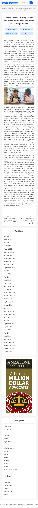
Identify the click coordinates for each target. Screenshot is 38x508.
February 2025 (9, 286)
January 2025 (8, 289)
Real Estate (7, 476)
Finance (6, 454)
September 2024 (9, 302)
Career (6, 439)
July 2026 (7, 236)
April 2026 (7, 246)
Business (7, 435)
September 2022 (9, 324)
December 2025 (9, 258)
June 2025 (7, 274)
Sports (6, 488)
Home (6, 467)
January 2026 (8, 255)
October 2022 (8, 320)
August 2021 (8, 352)
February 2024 (9, 311)
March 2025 (8, 283)
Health (6, 463)
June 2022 (7, 330)
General (6, 460)
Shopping (7, 482)
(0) (27, 33)
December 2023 (9, 314)
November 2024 (9, 296)
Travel (6, 495)
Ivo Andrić (12, 29)
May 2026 (7, 243)
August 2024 (8, 305)
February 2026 (9, 252)
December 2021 (9, 342)
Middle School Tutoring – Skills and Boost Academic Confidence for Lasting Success (19, 21)
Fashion (6, 451)
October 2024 (8, 299)
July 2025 (7, 271)
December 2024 (9, 292)
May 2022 (7, 333)
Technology (8, 491)
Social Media (8, 485)
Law (5, 473)
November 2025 (9, 261)
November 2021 (9, 345)
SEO (5, 479)
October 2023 (8, 317)
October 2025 (8, 264)
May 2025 (7, 277)
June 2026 (7, 240)
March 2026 (8, 249)
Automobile (7, 429)
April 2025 (7, 280)
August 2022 (8, 327)
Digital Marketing (9, 442)
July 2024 (7, 308)
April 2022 (7, 336)
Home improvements (11, 470)
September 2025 (9, 268)
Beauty (6, 432)
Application (7, 426)
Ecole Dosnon (10, 2)
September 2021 (9, 348)
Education (27, 29)
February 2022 (9, 339)
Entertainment (9, 448)
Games (6, 457)
